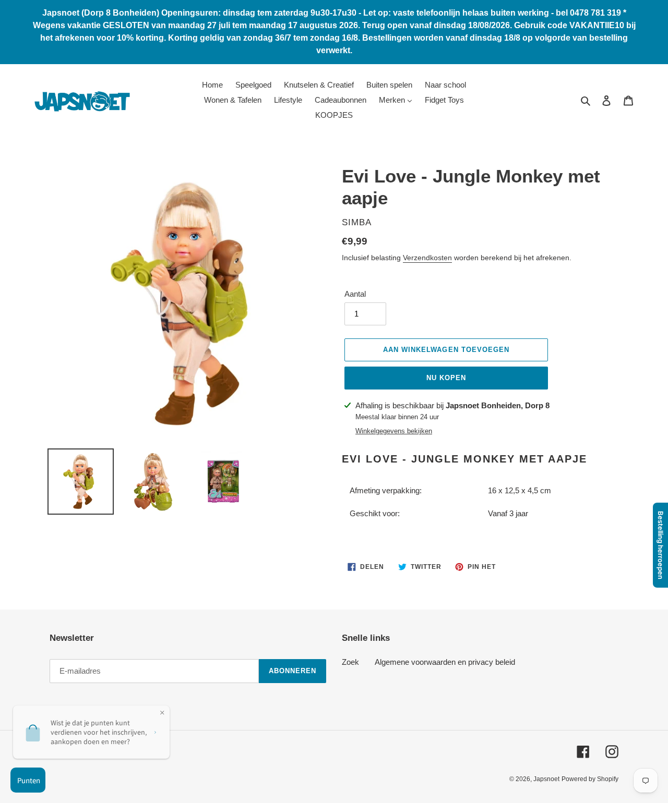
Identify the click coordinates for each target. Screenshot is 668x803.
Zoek (350, 662)
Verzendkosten (427, 257)
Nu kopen (446, 378)
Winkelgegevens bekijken (393, 431)
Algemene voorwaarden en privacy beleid (445, 662)
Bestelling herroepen (661, 545)
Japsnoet (546, 779)
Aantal (355, 293)
